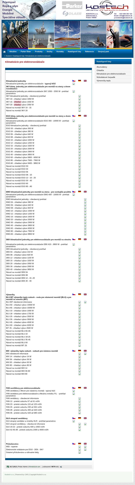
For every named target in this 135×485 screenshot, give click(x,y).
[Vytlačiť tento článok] (60, 467)
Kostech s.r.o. (9, 475)
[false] (67, 35)
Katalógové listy (74, 52)
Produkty (38, 52)
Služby (49, 52)
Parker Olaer (26, 52)
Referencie (89, 52)
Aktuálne (12, 52)
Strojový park (103, 52)
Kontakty (60, 52)
